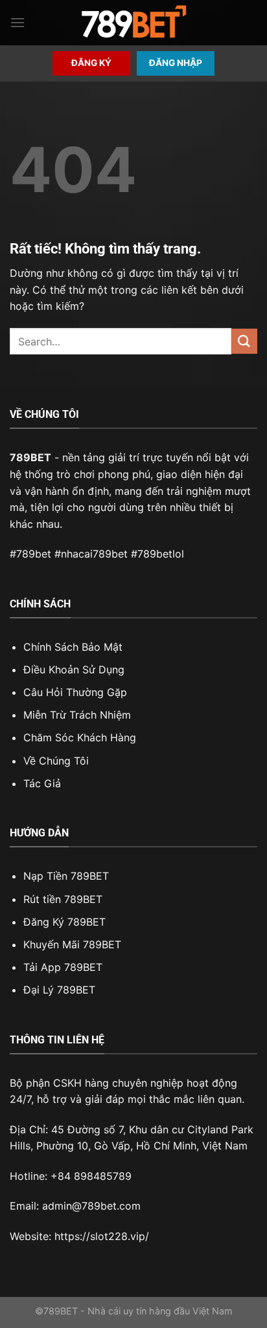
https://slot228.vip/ (101, 1236)
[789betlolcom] (133, 23)
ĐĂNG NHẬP (175, 63)
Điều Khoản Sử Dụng (73, 669)
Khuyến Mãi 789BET (72, 944)
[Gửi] (244, 341)
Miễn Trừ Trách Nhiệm (77, 714)
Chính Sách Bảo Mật (72, 646)
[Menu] (17, 22)
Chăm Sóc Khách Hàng (79, 737)
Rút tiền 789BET (62, 899)
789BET (30, 457)
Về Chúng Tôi (56, 760)
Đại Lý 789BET (59, 989)
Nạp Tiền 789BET (66, 875)
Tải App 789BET (62, 967)
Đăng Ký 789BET (64, 921)
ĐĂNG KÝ (91, 63)
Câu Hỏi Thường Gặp (75, 692)
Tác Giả (42, 783)
